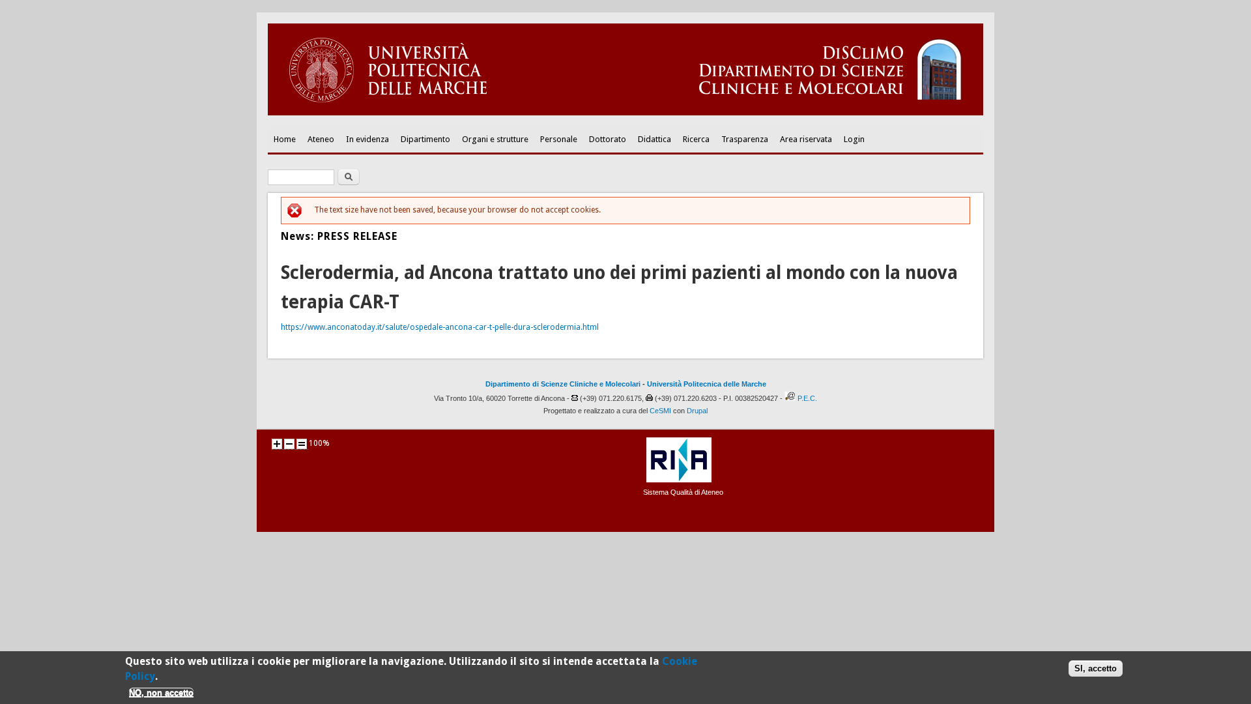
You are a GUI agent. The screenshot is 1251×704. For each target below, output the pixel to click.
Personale (558, 139)
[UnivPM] (625, 112)
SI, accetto (1095, 668)
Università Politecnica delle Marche (706, 384)
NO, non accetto (161, 692)
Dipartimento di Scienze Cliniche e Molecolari (562, 384)
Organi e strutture (495, 139)
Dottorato (607, 139)
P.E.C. (807, 398)
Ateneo (321, 139)
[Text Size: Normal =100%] (301, 444)
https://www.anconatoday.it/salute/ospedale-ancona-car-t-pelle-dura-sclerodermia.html (440, 327)
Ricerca (696, 139)
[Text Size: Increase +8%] (277, 444)
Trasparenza (744, 139)
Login (854, 139)
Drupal (697, 411)
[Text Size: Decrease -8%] (289, 444)
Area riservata (806, 139)
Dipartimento (425, 139)
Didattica (654, 139)
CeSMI (660, 411)
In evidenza (367, 139)
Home (285, 139)
